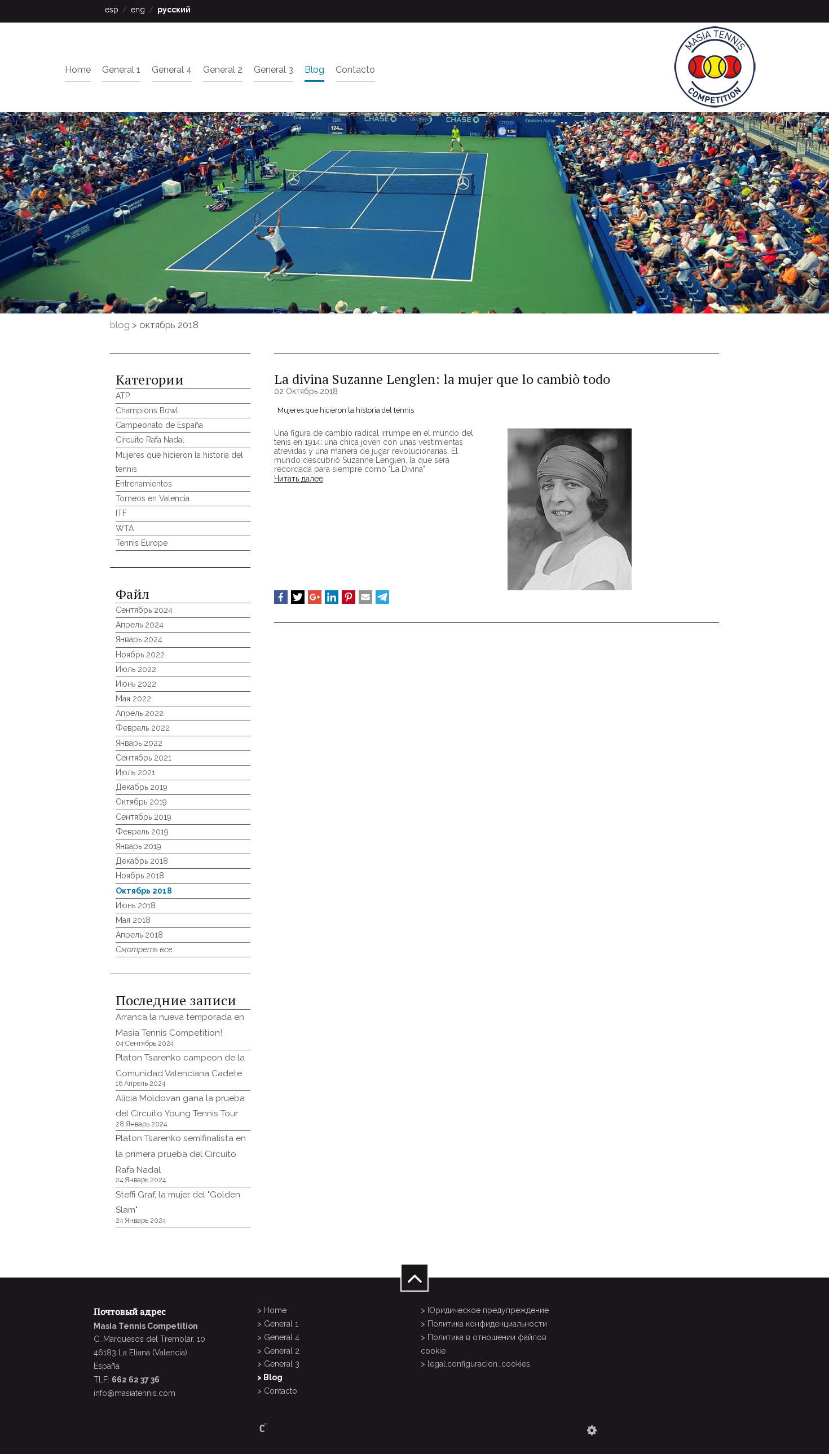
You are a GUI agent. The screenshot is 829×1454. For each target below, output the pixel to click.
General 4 (172, 69)
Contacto (355, 69)
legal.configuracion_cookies (478, 1363)
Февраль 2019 (142, 831)
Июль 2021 (135, 772)
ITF (121, 513)
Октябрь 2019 (141, 801)
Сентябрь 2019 (143, 816)
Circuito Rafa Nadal (150, 439)
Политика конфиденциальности (487, 1323)
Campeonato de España (159, 425)
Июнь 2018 (136, 905)
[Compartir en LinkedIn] (331, 597)
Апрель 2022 (140, 713)
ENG (138, 9)
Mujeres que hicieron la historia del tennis (345, 410)
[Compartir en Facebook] (281, 597)
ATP (123, 395)
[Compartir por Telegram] (382, 597)
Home (78, 69)
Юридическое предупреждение (488, 1310)
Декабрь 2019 (141, 787)
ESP (111, 9)
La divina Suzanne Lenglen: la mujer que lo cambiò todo (442, 379)
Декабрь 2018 (142, 860)
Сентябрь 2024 (144, 610)
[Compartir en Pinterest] (348, 597)
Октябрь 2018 (144, 890)
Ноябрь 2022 (140, 654)
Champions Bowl (147, 410)
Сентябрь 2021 (143, 757)
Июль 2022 (136, 669)
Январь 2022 (139, 743)
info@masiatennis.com (134, 1393)
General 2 (222, 69)
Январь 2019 (138, 846)
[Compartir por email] (365, 597)
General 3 (273, 69)
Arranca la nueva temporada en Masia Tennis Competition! (180, 1029)
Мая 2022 (133, 698)
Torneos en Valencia (152, 498)
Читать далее (298, 478)
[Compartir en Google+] (314, 597)
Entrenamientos (144, 483)
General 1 (121, 69)
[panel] (591, 1430)
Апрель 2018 (139, 934)
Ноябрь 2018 (140, 875)
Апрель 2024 (140, 624)
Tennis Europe (141, 542)
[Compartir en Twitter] (298, 597)
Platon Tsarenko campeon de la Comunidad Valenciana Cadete (180, 1070)
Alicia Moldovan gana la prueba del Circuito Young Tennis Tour (180, 1110)
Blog (314, 69)
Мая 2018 (133, 920)
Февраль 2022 (143, 727)
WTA (125, 528)
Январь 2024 (139, 639)
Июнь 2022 (136, 683)
